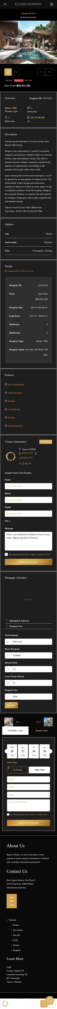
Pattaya (16, 945)
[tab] (8, 72)
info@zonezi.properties (28, 17)
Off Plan (28, 80)
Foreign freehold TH (15, 971)
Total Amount (11, 635)
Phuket (16, 925)
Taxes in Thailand (14, 982)
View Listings (46, 442)
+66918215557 (26, 458)
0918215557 (27, 453)
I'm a (7, 521)
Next (39, 722)
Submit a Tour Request (28, 823)
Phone (8, 493)
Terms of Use (43, 554)
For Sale (9, 80)
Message (9, 528)
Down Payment (12, 649)
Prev (18, 722)
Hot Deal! (19, 80)
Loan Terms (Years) (14, 676)
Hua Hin (16, 935)
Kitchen (11, 401)
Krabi (15, 940)
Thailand (12, 920)
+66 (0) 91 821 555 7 (28, 14)
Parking (11, 417)
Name (8, 480)
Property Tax (11, 690)
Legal (9, 967)
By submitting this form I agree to (29, 554)
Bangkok (16, 950)
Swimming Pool (15, 426)
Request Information (28, 562)
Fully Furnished (15, 393)
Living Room (14, 409)
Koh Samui (18, 930)
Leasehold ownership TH (17, 974)
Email (8, 507)
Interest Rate (11, 663)
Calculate (11, 705)
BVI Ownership (13, 978)
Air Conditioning (16, 384)
